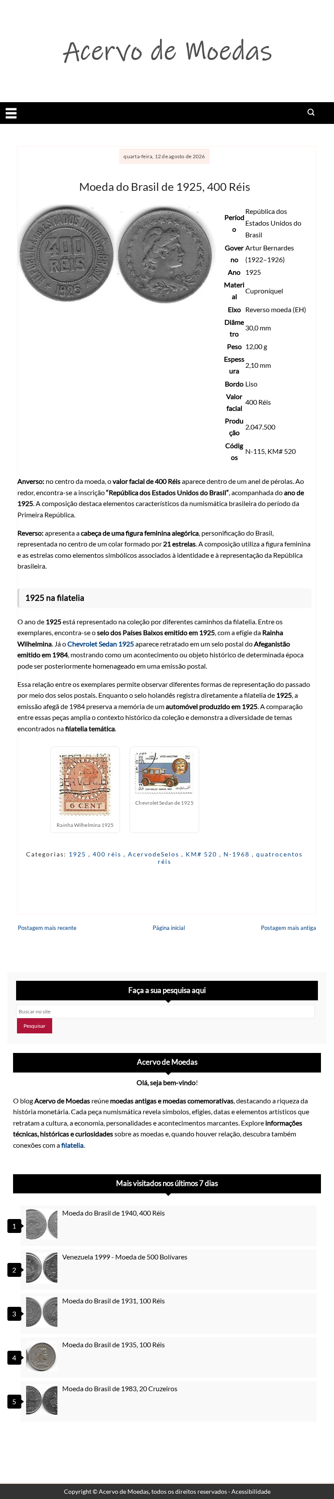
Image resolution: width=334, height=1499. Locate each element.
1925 (78, 854)
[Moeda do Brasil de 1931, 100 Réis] (43, 1312)
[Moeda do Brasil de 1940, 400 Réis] (43, 1224)
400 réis (108, 854)
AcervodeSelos (154, 854)
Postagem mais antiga (288, 927)
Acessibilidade (251, 1491)
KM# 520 (202, 854)
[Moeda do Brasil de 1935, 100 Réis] (43, 1356)
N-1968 (238, 854)
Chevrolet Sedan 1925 (100, 644)
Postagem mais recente (47, 927)
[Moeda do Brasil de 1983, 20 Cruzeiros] (43, 1400)
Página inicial (169, 927)
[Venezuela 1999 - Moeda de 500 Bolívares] (43, 1268)
